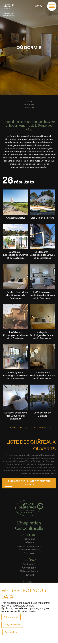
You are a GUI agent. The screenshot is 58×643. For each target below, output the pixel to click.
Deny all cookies (12, 624)
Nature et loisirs (29, 571)
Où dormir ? (29, 564)
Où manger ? (29, 567)
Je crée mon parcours (29, 545)
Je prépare (29, 104)
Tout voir (29, 553)
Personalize (11, 632)
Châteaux (29, 542)
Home (29, 101)
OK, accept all (11, 617)
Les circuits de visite (29, 549)
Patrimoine (29, 538)
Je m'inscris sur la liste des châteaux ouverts (29, 483)
